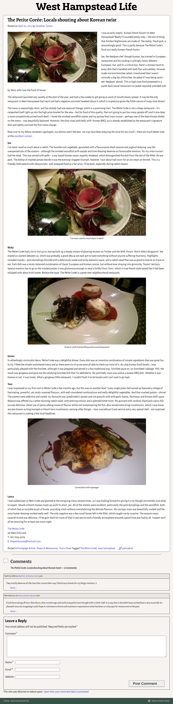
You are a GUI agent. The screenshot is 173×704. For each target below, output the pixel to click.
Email (9, 669)
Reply (13, 588)
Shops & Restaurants (47, 548)
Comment (11, 633)
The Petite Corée (16, 528)
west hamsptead (106, 548)
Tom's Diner (65, 548)
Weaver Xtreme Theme (160, 701)
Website (9, 676)
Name (9, 662)
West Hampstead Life (20, 701)
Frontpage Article (26, 548)
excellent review (23, 136)
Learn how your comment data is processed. (66, 691)
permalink (127, 548)
